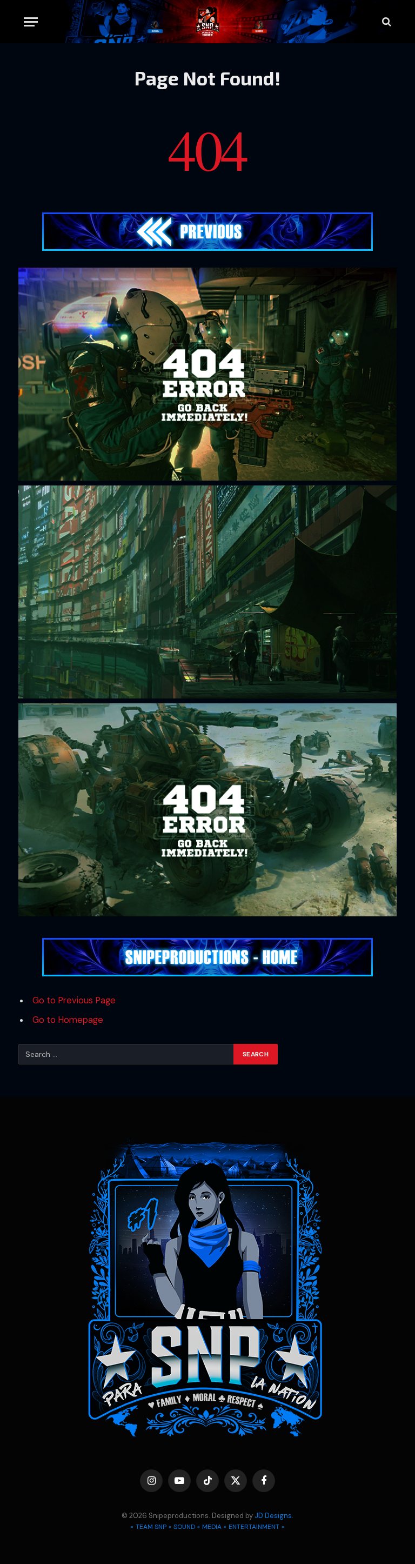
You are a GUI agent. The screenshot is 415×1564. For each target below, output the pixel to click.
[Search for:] (126, 1054)
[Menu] (31, 22)
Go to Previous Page (74, 1000)
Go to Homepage (67, 1020)
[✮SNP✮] (207, 21)
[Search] (385, 22)
